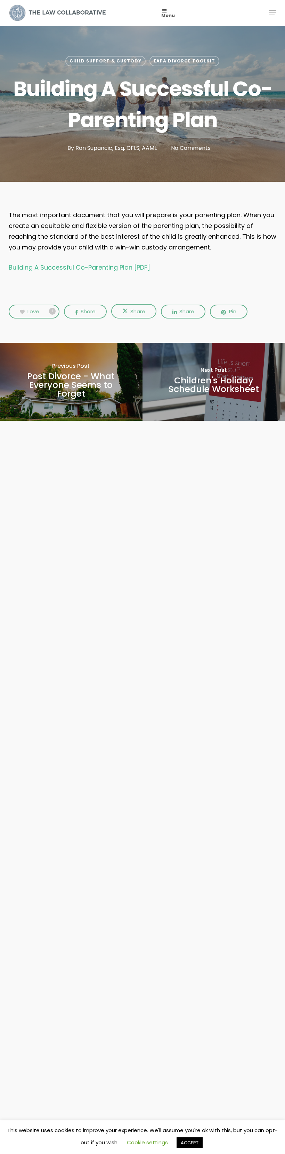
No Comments (191, 148)
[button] (272, 12)
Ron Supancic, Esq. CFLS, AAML (116, 148)
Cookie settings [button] (147, 1142)
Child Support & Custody (105, 61)
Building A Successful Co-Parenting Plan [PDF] (79, 267)
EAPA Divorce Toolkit (184, 61)
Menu (168, 15)
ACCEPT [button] (189, 1142)
